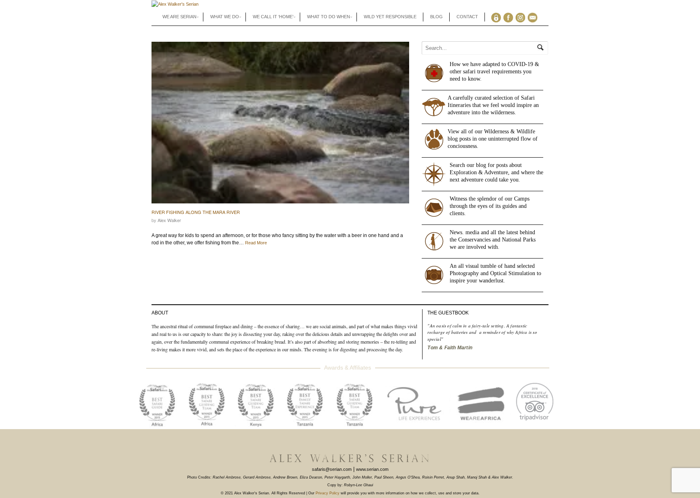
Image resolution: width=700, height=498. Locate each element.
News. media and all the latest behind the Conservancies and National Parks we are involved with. (493, 239)
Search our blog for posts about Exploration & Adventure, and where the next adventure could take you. (496, 172)
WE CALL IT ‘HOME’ (273, 16)
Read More (256, 242)
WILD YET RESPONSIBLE (390, 16)
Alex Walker (169, 220)
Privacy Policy (327, 493)
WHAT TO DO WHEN (328, 16)
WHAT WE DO (224, 16)
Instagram (522, 17)
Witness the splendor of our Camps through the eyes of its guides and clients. (489, 206)
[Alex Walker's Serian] (175, 4)
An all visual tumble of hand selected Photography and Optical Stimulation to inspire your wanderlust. (495, 273)
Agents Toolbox (497, 17)
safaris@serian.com (332, 469)
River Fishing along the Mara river (196, 212)
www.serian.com (372, 469)
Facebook (509, 17)
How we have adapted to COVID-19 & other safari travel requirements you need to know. (494, 71)
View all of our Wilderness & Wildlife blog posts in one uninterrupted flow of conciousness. (493, 138)
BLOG (436, 16)
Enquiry (534, 17)
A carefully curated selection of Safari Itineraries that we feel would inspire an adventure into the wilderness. (493, 105)
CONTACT (467, 16)
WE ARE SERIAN (179, 16)
